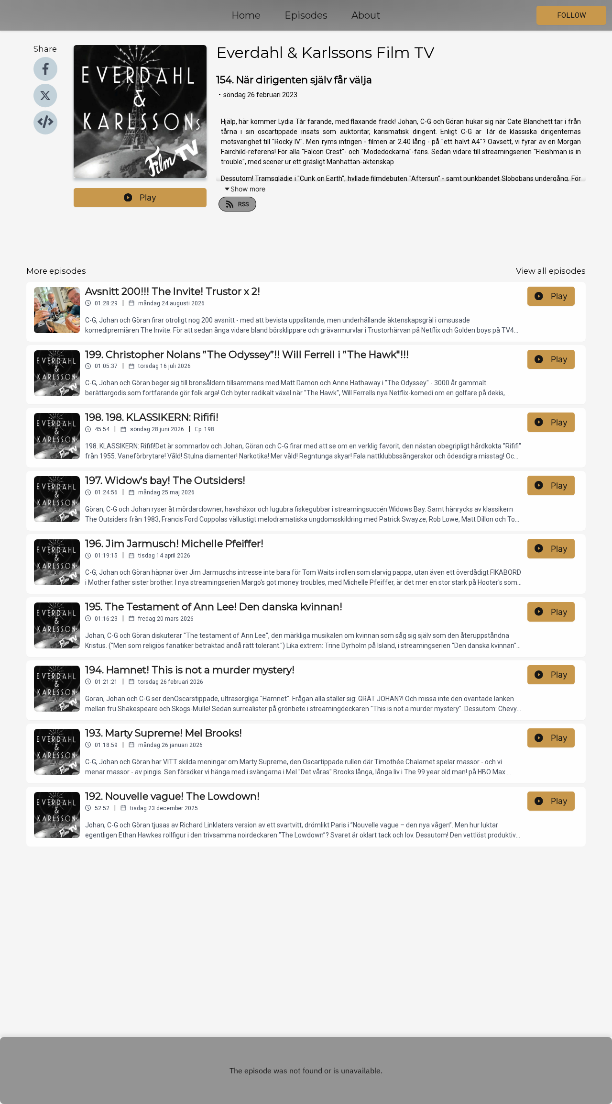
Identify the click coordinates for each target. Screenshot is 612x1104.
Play (148, 197)
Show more (247, 189)
